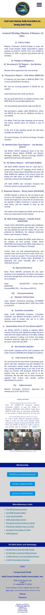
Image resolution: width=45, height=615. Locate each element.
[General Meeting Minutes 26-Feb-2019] (22, 408)
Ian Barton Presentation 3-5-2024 (18, 530)
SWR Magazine (12, 533)
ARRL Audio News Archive (16, 520)
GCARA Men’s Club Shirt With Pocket (20, 550)
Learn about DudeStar (14, 516)
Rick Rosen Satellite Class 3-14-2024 (20, 527)
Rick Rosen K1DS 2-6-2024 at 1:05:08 (20, 523)
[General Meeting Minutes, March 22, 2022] (22, 422)
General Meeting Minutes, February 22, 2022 (23, 34)
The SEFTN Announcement (16, 509)
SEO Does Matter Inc (23, 606)
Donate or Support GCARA (22, 484)
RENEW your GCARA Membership (23, 474)
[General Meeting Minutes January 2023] (22, 439)
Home (22, 566)
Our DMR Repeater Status (16, 513)
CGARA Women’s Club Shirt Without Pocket (22, 556)
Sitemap (22, 594)
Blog (12, 590)
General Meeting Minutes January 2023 (23, 451)
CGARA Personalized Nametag (18, 560)
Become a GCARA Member (22, 493)
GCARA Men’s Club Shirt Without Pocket (21, 553)
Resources (23, 597)
